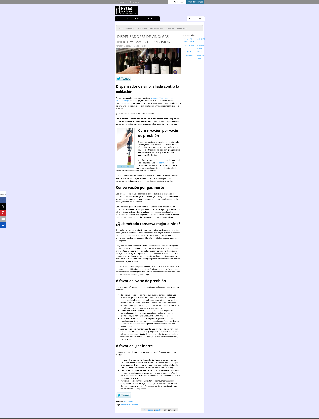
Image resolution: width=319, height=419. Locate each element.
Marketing (201, 39)
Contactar (192, 19)
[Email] (3, 219)
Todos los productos (151, 19)
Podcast (187, 52)
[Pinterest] (3, 213)
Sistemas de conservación (129, 405)
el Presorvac (160, 163)
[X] (3, 206)
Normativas (189, 45)
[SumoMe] (3, 225)
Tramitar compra (195, 2)
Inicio (121, 28)
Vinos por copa (132, 28)
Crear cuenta (134, 2)
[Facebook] (3, 200)
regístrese (159, 410)
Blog (200, 19)
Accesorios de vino (133, 19)
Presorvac (120, 19)
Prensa (199, 52)
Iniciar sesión (121, 2)
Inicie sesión (148, 410)
